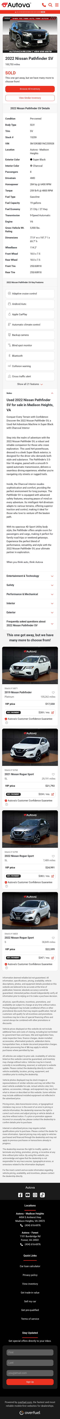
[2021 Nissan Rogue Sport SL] (30, 747)
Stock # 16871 (11, 688)
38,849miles (48, 942)
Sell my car (30, 1301)
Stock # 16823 (11, 934)
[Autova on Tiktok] (41, 1195)
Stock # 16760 (11, 770)
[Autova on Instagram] (33, 1195)
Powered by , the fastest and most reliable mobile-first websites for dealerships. (30, 1404)
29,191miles (48, 778)
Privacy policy (30, 1275)
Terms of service (30, 1318)
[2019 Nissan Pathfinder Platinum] (30, 665)
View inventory (30, 1283)
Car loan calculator (30, 1266)
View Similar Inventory (30, 98)
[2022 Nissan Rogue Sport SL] (30, 829)
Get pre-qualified (30, 1310)
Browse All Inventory (30, 89)
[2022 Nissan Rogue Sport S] (30, 910)
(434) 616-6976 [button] (32, 1225)
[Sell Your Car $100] (30, 11)
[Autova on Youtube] (26, 1195)
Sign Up (30, 1382)
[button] (44, 5)
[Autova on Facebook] (19, 1195)
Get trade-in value (30, 1292)
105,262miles (48, 696)
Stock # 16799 (11, 852)
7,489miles (49, 860)
